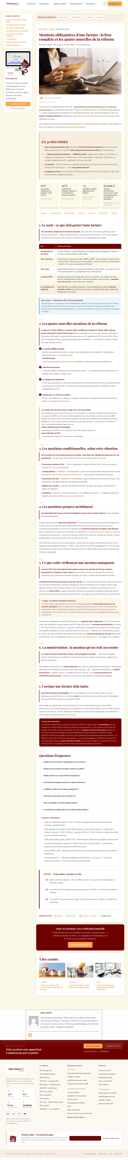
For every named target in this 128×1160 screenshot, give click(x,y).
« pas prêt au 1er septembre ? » (85, 637)
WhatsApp (72, 916)
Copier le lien (106, 916)
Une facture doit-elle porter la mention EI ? (60, 796)
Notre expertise (76, 4)
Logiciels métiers (59, 4)
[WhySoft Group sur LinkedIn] (8, 1114)
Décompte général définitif (76, 1103)
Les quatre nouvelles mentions (16, 25)
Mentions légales (90, 1154)
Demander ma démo (18, 104)
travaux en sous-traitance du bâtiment (65, 475)
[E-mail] (30, 1036)
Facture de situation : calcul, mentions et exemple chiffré (79, 986)
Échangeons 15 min (113, 1046)
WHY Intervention (45, 1095)
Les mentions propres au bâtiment (17, 31)
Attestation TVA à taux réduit (76, 1096)
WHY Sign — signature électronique (51, 1102)
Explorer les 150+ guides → (76, 1117)
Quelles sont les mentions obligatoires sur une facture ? (65, 762)
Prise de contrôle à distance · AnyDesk (85, 1138)
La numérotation (11, 39)
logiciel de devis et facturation (94, 730)
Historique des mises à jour (47, 102)
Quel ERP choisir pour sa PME (77, 1080)
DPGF (69, 1106)
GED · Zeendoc (44, 1105)
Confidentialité (102, 1154)
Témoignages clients (105, 1077)
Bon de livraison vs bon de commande (79, 1113)
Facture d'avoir (72, 1099)
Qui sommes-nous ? (105, 1070)
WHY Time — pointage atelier (49, 1081)
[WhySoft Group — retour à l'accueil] (13, 3)
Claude (90, 17)
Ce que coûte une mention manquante (14, 35)
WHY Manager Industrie (47, 1074)
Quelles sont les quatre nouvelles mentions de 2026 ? (64, 769)
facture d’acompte (76, 496)
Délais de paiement (73, 1110)
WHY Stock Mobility (46, 1091)
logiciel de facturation (76, 127)
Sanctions (91, 213)
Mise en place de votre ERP (107, 1093)
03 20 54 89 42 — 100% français (97, 1051)
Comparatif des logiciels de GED (77, 1084)
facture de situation (104, 532)
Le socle (43, 213)
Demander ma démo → (80, 945)
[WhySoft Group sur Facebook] (14, 1114)
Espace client (118, 1154)
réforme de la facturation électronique (89, 116)
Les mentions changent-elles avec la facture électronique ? (66, 810)
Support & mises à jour (106, 1103)
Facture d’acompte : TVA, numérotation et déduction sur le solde (52, 987)
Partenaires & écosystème (107, 1074)
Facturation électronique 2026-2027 (79, 1073)
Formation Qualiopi (105, 1100)
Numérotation (103, 213)
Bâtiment (81, 213)
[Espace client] (105, 4)
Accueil (43, 29)
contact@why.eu (11, 1123)
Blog (51, 29)
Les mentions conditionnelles (15, 28)
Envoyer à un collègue (89, 916)
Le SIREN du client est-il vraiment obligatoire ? (61, 789)
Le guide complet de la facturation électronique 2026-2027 (106, 987)
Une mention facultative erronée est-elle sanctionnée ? (64, 782)
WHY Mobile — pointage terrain (50, 1084)
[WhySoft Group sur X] (19, 1114)
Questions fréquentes (13, 45)
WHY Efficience (45, 1077)
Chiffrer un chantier (73, 1077)
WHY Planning (44, 1098)
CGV (110, 1154)
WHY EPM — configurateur (48, 1088)
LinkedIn (59, 916)
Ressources (90, 4)
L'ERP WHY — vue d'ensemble (49, 1109)
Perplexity (77, 17)
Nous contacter (104, 1084)
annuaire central (68, 361)
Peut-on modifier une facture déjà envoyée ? (60, 803)
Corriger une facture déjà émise (16, 42)
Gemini (101, 17)
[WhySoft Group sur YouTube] (25, 1114)
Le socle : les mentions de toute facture (16, 21)
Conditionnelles (69, 213)
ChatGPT (65, 17)
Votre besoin (44, 4)
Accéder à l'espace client (111, 1138)
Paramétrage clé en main (107, 1096)
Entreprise (31, 4)
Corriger (114, 213)
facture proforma (68, 715)
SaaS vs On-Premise (105, 1081)
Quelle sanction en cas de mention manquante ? (62, 776)
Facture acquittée (73, 1092)
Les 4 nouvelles (55, 213)
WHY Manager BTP (46, 1070)
